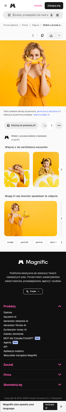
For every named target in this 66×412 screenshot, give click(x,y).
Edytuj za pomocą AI (23, 125)
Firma (7, 374)
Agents (10, 342)
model (10, 242)
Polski (33, 291)
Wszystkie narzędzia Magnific (20, 355)
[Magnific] (33, 263)
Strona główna (11, 25)
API (5, 346)
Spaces (8, 312)
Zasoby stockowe (13, 333)
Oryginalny (24, 47)
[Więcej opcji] (32, 35)
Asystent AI (10, 316)
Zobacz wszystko (37, 147)
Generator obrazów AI (16, 321)
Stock (25, 25)
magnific (15, 139)
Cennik (38, 5)
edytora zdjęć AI (41, 114)
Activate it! (49, 406)
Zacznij (8, 364)
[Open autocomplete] (8, 15)
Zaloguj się (54, 5)
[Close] (61, 406)
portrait (24, 242)
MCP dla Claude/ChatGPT (21, 338)
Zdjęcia (35, 25)
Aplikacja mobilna (14, 351)
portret (39, 242)
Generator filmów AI (15, 325)
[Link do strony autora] (7, 138)
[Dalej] (51, 125)
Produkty (10, 306)
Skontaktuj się (13, 384)
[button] (33, 291)
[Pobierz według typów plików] (58, 35)
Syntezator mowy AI (15, 329)
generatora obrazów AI (48, 111)
